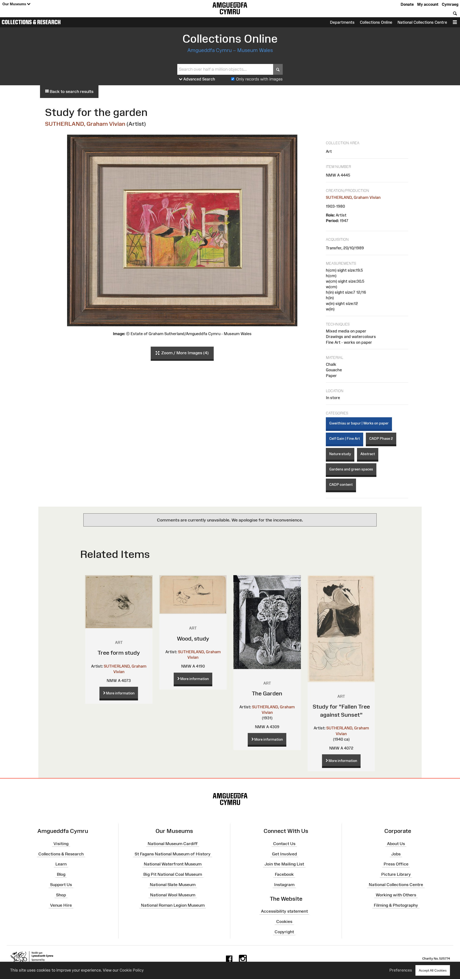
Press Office (396, 864)
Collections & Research (31, 22)
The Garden (267, 693)
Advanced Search (198, 79)
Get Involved (284, 853)
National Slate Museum (173, 884)
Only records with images (259, 79)
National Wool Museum (172, 895)
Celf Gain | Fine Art (344, 438)
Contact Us (284, 843)
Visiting (61, 843)
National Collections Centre (422, 22)
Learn (61, 864)
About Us (396, 843)
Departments (342, 22)
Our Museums (14, 4)
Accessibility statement (284, 911)
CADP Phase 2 (381, 438)
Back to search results (71, 91)
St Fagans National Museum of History (173, 853)
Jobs (396, 853)
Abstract (367, 454)
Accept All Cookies (433, 970)
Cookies (284, 921)
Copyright (284, 931)
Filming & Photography (396, 905)
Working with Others (396, 895)
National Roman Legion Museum (173, 905)
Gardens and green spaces (351, 469)
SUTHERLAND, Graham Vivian (85, 123)
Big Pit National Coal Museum (172, 874)
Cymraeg (450, 4)
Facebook (284, 874)
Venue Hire (61, 905)
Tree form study (119, 652)
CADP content (341, 484)
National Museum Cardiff (173, 843)
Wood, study (193, 638)
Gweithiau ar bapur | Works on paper (359, 423)
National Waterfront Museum (172, 864)
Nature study (340, 454)
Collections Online (376, 22)
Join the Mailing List (284, 864)
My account (427, 4)
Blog (61, 874)
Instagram (284, 884)
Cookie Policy (132, 970)
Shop (61, 895)
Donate (407, 4)
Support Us (61, 884)
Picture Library (396, 874)
